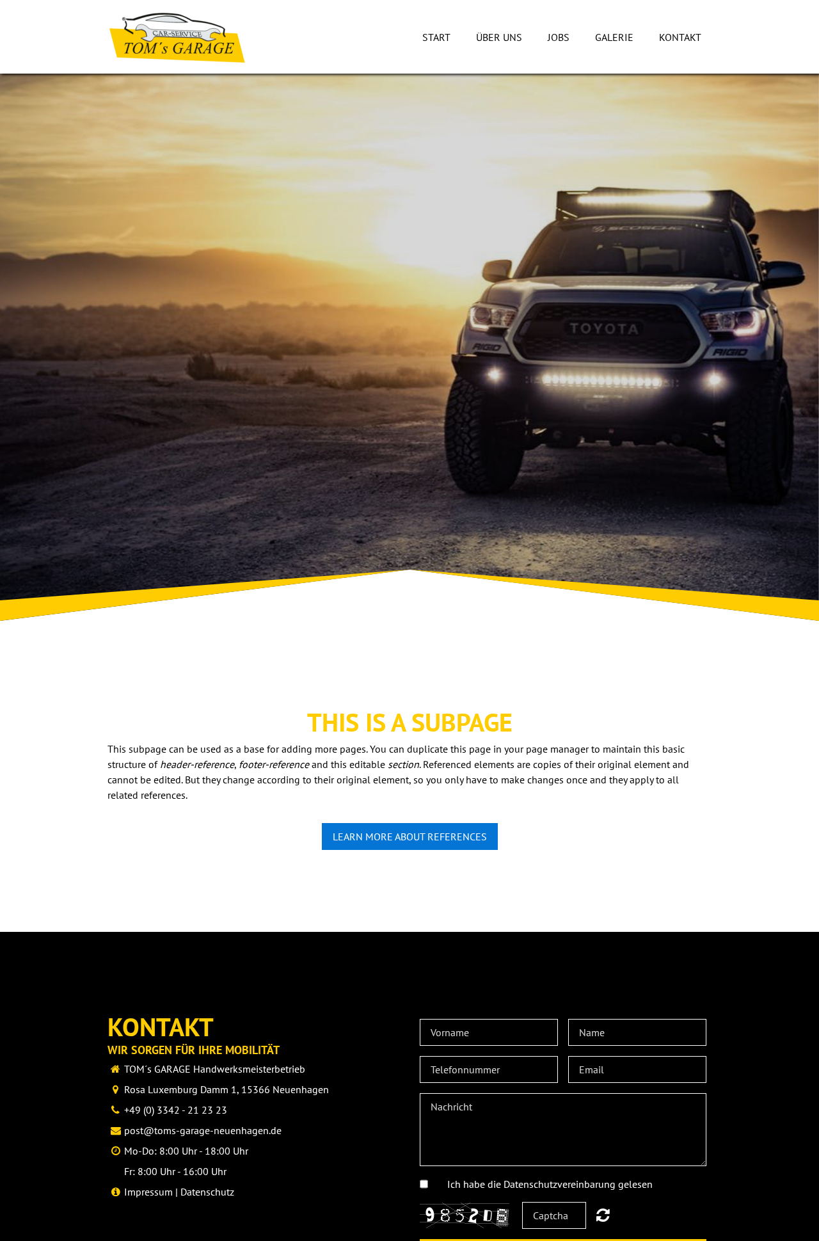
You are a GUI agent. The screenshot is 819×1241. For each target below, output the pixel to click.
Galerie (614, 37)
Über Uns (499, 37)
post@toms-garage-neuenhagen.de (203, 1130)
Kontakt (680, 37)
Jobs (558, 37)
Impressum (148, 1191)
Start (436, 37)
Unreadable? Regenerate (603, 1214)
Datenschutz (207, 1191)
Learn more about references (410, 836)
